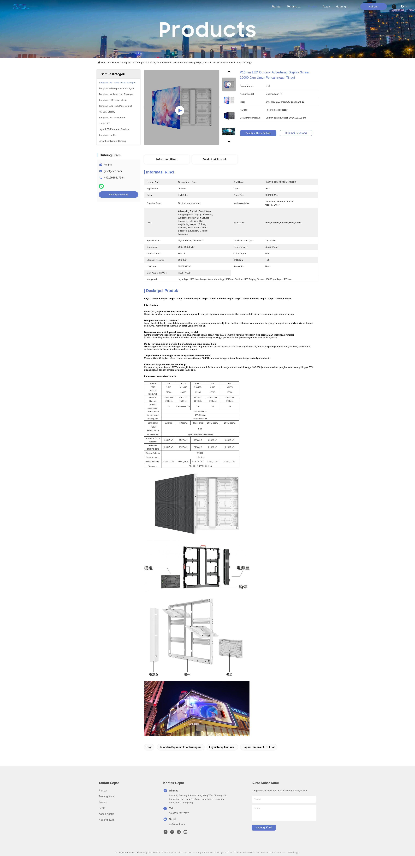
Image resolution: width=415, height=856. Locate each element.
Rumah (276, 6)
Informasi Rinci (166, 159)
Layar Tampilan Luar (221, 747)
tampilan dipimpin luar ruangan (180, 747)
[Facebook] (172, 833)
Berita (102, 808)
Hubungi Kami (343, 6)
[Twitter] (165, 833)
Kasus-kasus (106, 814)
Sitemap (140, 852)
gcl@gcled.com (113, 171)
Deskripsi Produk (215, 159)
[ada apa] (101, 186)
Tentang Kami (294, 6)
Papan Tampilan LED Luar (259, 747)
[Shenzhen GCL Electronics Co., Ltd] (21, 6)
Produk (312, 6)
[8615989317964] (185, 833)
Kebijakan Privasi (125, 852)
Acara (326, 6)
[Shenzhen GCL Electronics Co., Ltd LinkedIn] (179, 833)
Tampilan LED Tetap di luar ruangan (140, 62)
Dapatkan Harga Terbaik (258, 133)
